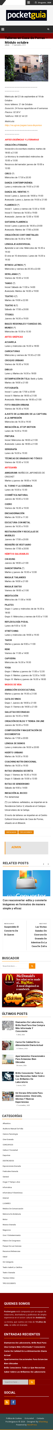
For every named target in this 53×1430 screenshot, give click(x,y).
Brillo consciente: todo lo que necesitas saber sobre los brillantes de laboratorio (30, 1077)
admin (7, 45)
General (6, 1177)
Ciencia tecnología (10, 1134)
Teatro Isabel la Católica (12, 1267)
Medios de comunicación (13, 1209)
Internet (6, 1198)
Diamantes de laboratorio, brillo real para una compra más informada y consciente (30, 1026)
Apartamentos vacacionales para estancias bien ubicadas (30, 1059)
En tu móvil (29, 1418)
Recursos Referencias (11, 1251)
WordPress (32, 1424)
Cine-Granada (8, 1139)
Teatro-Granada (9, 1273)
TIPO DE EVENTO (26, 832)
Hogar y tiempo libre (11, 1182)
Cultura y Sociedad (10, 1150)
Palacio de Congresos (11, 1241)
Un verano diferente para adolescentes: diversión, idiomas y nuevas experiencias (29, 1097)
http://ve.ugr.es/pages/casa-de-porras (23, 125)
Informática (7, 1187)
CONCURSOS (8, 1145)
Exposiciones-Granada (12, 1166)
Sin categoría (8, 1262)
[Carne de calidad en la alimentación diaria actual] (8, 1045)
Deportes (6, 1155)
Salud (5, 1257)
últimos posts (14, 1014)
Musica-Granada (9, 1225)
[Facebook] (13, 1402)
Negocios (7, 1230)
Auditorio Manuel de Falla (13, 1129)
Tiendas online (8, 1278)
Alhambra (6, 1123)
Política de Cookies (14, 1418)
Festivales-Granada (10, 1171)
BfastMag (43, 1421)
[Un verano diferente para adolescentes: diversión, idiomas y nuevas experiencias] (8, 1096)
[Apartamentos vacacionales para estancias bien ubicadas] (8, 1059)
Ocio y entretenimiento (12, 1235)
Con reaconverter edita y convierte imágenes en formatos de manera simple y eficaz (25, 904)
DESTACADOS (11, 832)
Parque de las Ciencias (12, 1246)
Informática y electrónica (13, 1193)
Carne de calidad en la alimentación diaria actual (29, 1043)
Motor (5, 1219)
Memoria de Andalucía (12, 1214)
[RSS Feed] (7, 1402)
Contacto (40, 1418)
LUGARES (7, 1203)
